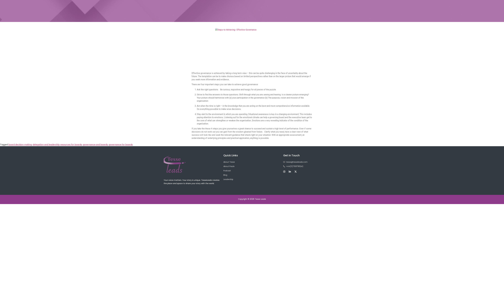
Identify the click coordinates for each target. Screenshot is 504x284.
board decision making (20, 144)
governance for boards (121, 144)
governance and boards (95, 144)
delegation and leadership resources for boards (57, 144)
